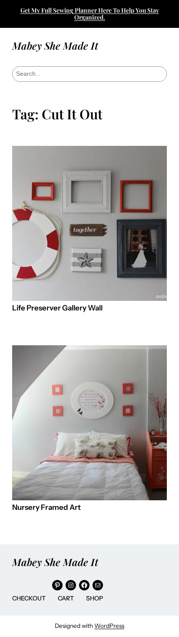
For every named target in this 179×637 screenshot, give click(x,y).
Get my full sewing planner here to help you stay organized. (89, 13)
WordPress (109, 625)
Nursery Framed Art (46, 507)
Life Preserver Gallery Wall (57, 308)
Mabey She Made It (55, 45)
